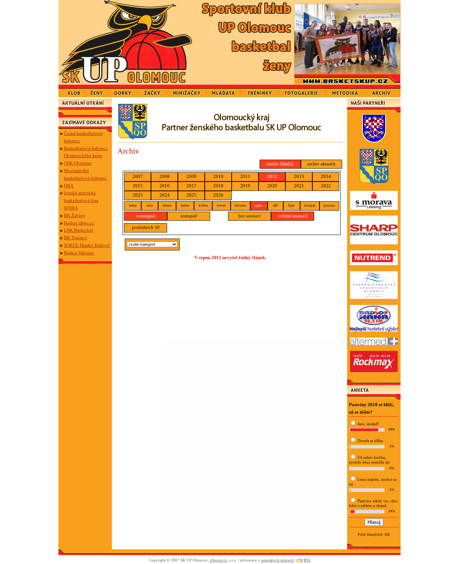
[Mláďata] (223, 91)
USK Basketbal (78, 230)
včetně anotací (293, 215)
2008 (165, 176)
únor (150, 205)
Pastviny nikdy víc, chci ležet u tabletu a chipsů (373, 503)
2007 (138, 176)
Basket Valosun (79, 252)
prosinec (329, 205)
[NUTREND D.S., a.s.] (374, 263)
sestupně (188, 215)
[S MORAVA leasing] (374, 208)
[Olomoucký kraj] (230, 138)
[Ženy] (96, 91)
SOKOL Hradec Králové (87, 245)
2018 (218, 185)
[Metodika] (345, 91)
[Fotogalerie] (302, 91)
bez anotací (249, 215)
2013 (299, 176)
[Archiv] (383, 91)
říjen (291, 205)
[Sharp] (374, 242)
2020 (272, 185)
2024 (165, 195)
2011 (245, 176)
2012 (272, 176)
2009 (191, 176)
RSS (307, 560)
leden (133, 205)
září (275, 205)
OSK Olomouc (78, 163)
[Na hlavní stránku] (127, 42)
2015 (138, 185)
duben (185, 205)
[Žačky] (152, 91)
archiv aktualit (321, 163)
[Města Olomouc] (374, 141)
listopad (310, 205)
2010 (218, 176)
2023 (138, 195)
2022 (326, 185)
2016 (165, 185)
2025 (191, 195)
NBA (69, 185)
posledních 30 (146, 227)
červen (221, 205)
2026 (218, 195)
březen (167, 205)
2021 (299, 185)
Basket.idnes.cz (79, 223)
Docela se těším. (371, 440)
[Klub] (71, 91)
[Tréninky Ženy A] (259, 91)
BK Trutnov (75, 237)
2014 (326, 176)
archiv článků (280, 163)
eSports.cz (218, 560)
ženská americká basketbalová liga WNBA (81, 200)
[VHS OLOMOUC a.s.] (374, 297)
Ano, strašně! (368, 424)
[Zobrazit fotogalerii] (347, 72)
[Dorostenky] (122, 91)
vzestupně (146, 215)
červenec (240, 205)
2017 (191, 185)
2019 (245, 185)
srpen (258, 205)
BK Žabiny (74, 215)
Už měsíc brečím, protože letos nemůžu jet (369, 459)
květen (203, 205)
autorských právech (277, 560)
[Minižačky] (186, 91)
